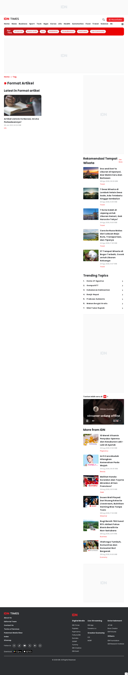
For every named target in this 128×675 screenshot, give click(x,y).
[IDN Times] (11, 19)
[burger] (122, 24)
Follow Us (7, 645)
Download (8, 651)
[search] (103, 19)
